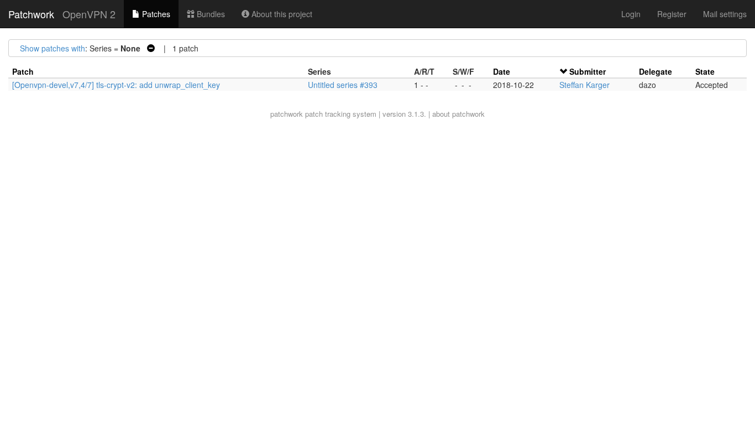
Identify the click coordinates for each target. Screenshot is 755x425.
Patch (23, 71)
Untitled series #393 (343, 84)
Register (671, 13)
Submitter (587, 71)
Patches (155, 13)
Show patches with (52, 48)
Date (501, 71)
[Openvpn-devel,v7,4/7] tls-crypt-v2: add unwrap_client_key (116, 84)
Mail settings (725, 13)
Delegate (655, 71)
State (705, 71)
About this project (280, 13)
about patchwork (458, 113)
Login (631, 13)
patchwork (286, 113)
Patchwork (31, 14)
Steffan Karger (584, 84)
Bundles (210, 13)
